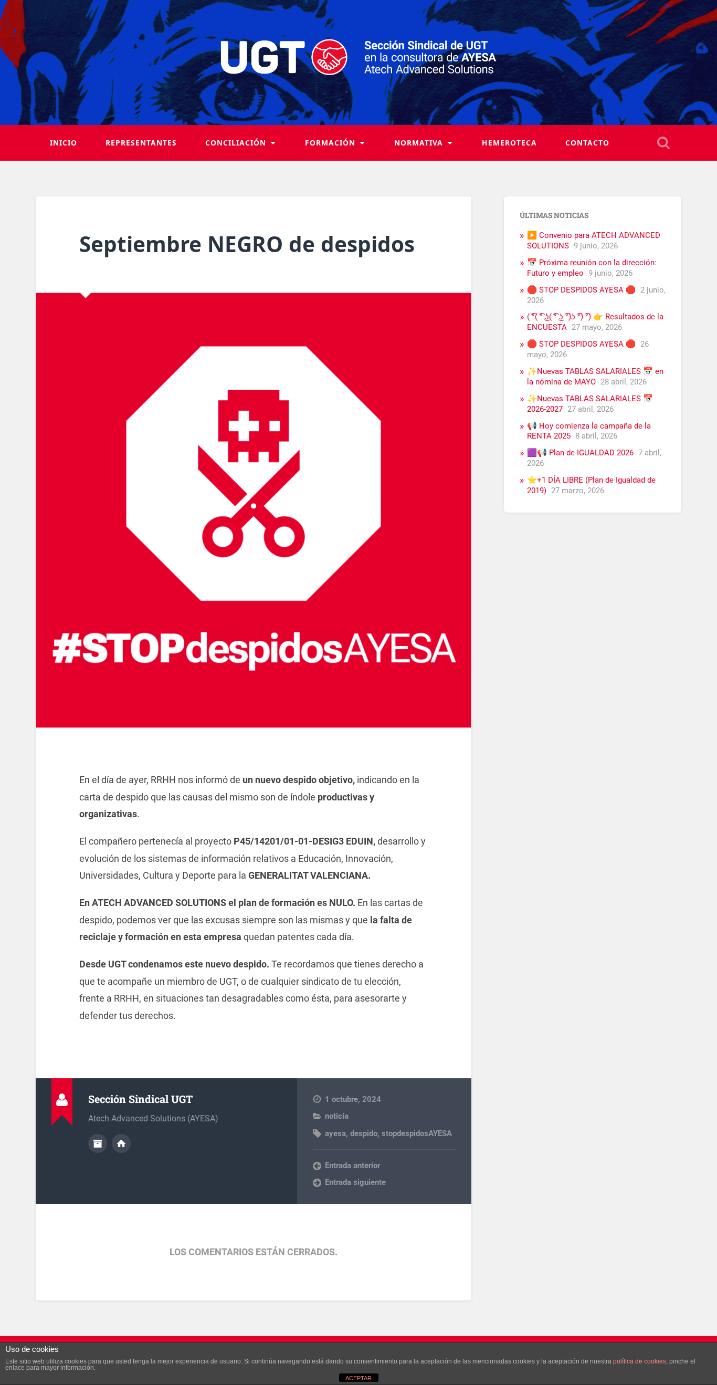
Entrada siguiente (355, 1182)
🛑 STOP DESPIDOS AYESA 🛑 (581, 290)
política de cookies (639, 1361)
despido (363, 1133)
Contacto (587, 143)
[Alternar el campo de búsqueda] (663, 143)
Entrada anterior (352, 1165)
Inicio (63, 143)
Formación (330, 143)
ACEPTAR (358, 1378)
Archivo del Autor (97, 1143)
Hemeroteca (509, 143)
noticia (337, 1116)
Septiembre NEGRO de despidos (247, 244)
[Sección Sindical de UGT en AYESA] (358, 62)
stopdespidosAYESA (417, 1133)
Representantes (141, 143)
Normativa (418, 143)
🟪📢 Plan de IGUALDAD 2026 (580, 452)
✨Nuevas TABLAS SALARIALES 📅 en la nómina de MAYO (595, 377)
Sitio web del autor (121, 1143)
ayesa (335, 1133)
